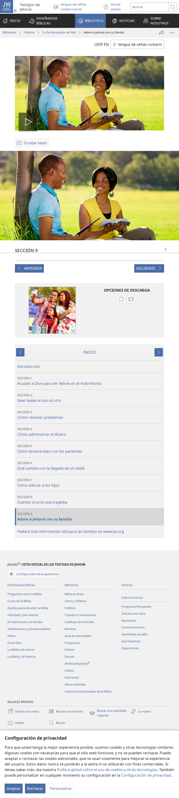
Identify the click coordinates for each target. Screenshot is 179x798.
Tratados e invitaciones (80, 615)
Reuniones (128, 620)
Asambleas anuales (134, 634)
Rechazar (35, 788)
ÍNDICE (89, 352)
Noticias (127, 585)
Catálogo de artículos (79, 622)
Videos (69, 670)
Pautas (69, 656)
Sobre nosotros (132, 597)
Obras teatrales (75, 684)
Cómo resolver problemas (40, 415)
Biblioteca (9, 32)
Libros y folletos (75, 601)
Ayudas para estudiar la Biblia (27, 608)
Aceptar (14, 788)
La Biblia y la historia (21, 656)
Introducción (28, 366)
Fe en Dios (14, 643)
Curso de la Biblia (19, 601)
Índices (69, 649)
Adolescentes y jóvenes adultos (29, 629)
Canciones (72, 677)
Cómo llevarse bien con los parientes (49, 449)
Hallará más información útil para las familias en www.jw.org (70, 531)
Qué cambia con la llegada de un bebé (50, 466)
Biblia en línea (74, 594)
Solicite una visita (133, 613)
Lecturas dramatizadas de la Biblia (88, 691)
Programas (72, 643)
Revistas (70, 629)
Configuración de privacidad (146, 775)
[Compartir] (162, 32)
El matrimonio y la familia (24, 622)
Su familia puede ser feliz (59, 32)
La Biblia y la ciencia (20, 649)
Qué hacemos (131, 641)
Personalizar (61, 788)
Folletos (29, 32)
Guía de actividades (78, 636)
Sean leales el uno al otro (39, 398)
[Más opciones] (172, 32)
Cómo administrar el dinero (41, 432)
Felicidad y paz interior (22, 615)
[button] (49, 21)
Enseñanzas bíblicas (21, 585)
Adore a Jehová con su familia (44, 517)
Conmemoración (133, 627)
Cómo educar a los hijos (38, 483)
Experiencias (130, 648)
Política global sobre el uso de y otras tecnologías (107, 769)
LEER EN (101, 44)
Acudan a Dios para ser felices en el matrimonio (59, 381)
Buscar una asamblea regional (108, 713)
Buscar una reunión (65, 711)
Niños (11, 636)
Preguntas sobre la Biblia (24, 594)
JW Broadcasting (77, 663)
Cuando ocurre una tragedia (42, 500)
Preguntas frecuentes (136, 606)
